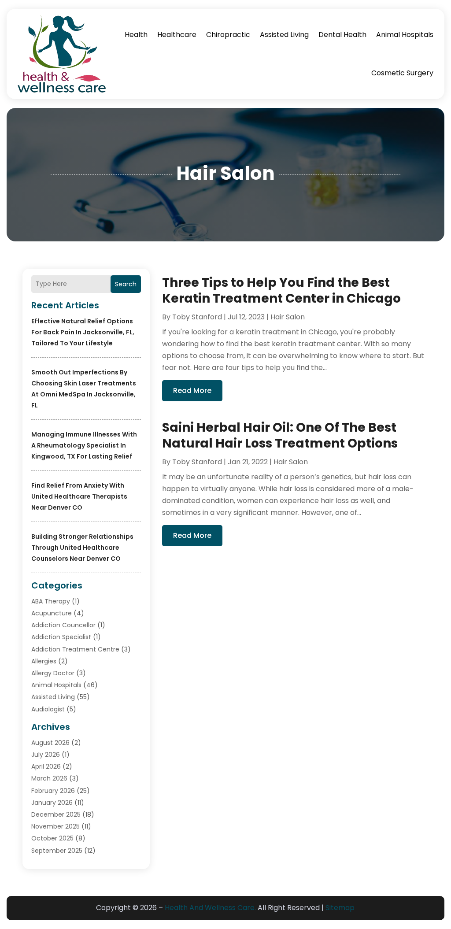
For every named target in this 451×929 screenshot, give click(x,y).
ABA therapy (50, 601)
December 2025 (56, 814)
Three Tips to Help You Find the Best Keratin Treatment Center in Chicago (281, 290)
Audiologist (48, 709)
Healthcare (176, 35)
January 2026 (52, 802)
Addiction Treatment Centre (75, 649)
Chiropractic (228, 35)
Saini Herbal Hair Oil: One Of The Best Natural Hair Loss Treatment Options (280, 435)
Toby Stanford (197, 317)
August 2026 (50, 742)
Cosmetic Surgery (402, 73)
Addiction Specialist (61, 637)
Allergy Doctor (52, 673)
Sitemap (340, 908)
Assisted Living (284, 35)
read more (192, 390)
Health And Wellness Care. (210, 908)
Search (126, 284)
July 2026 (45, 754)
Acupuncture (51, 613)
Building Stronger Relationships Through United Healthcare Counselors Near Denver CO (82, 547)
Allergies (43, 661)
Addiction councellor (63, 625)
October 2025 (52, 838)
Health (136, 35)
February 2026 (53, 790)
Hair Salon (287, 317)
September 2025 (56, 850)
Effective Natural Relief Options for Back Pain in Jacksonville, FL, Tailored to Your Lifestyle (82, 332)
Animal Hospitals (404, 35)
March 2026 (49, 778)
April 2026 (46, 766)
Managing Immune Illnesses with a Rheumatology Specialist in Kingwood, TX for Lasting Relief (84, 445)
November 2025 (55, 826)
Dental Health (342, 35)
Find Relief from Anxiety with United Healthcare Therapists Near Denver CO (79, 496)
